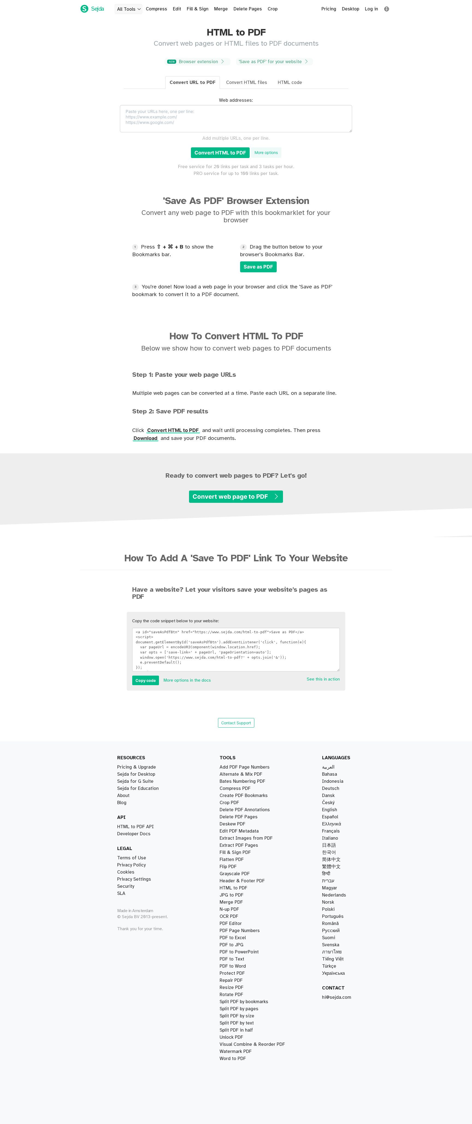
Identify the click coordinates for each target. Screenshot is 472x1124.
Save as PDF (258, 267)
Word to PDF (233, 1058)
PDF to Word (233, 966)
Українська (333, 973)
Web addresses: (236, 100)
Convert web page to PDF (231, 496)
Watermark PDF (236, 1051)
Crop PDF (229, 802)
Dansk (328, 795)
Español (330, 816)
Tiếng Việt (333, 959)
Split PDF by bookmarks (244, 1001)
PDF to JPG (231, 944)
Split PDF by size (237, 1016)
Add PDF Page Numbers (245, 767)
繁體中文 (331, 866)
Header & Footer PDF (242, 880)
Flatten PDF (232, 859)
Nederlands (334, 895)
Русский (331, 930)
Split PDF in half (236, 1030)
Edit (177, 9)
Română (330, 923)
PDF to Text (232, 959)
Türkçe (329, 966)
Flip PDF (228, 866)
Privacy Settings (134, 879)
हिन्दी (326, 873)
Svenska (330, 944)
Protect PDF (232, 973)
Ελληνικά (331, 824)
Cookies (125, 872)
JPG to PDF (231, 895)
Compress (156, 9)
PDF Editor (231, 923)
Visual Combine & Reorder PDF (252, 1044)
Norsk (328, 902)
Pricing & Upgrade (136, 767)
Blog (121, 802)
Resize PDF (231, 987)
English (329, 809)
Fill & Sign (197, 9)
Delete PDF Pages (239, 816)
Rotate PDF (231, 994)
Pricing (328, 9)
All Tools (126, 9)
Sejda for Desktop (136, 774)
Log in (371, 9)
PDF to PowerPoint (239, 952)
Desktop (350, 9)
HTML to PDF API (135, 826)
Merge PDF (231, 902)
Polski (328, 909)
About (123, 795)
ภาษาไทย (332, 952)
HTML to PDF (233, 888)
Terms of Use (131, 858)
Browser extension (194, 61)
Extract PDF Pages (239, 845)
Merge (221, 9)
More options (266, 152)
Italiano (330, 838)
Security (125, 886)
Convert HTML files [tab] (246, 82)
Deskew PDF (232, 824)
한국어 (329, 852)
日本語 (329, 845)
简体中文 (331, 859)
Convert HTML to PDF (220, 153)
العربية (328, 767)
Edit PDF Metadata (239, 831)
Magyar (329, 888)
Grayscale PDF (235, 873)
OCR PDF (229, 916)
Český (328, 802)
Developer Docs (134, 833)
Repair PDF (231, 980)
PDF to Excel (233, 937)
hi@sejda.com (336, 997)
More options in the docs (187, 680)
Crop (273, 9)
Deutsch (330, 788)
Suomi (328, 937)
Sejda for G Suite (135, 781)
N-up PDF (229, 909)
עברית (328, 880)
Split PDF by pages (239, 1008)
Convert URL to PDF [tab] (193, 82)
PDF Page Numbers (240, 930)
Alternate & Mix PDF (241, 774)
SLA (121, 893)
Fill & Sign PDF (235, 852)
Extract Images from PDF (246, 838)
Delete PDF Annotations (245, 809)
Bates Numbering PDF (242, 781)
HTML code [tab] (290, 82)
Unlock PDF (231, 1037)
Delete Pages (248, 9)
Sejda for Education (138, 788)
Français (331, 831)
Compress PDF (235, 788)
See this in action (323, 679)
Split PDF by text (237, 1023)
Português (333, 916)
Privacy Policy (131, 865)
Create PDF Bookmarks (244, 795)
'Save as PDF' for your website (271, 61)
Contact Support (236, 722)
